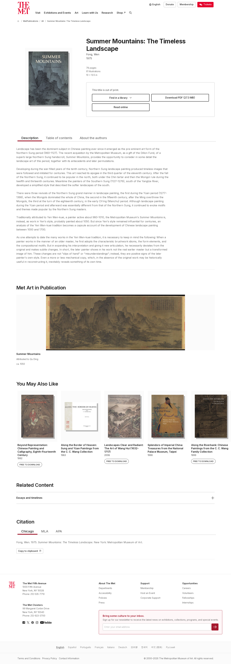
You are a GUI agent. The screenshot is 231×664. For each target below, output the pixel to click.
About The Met (107, 583)
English (60, 647)
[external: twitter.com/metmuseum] (28, 622)
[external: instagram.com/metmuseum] (37, 622)
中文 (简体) (156, 647)
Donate (170, 4)
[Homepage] (23, 8)
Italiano (111, 647)
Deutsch (122, 647)
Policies (103, 597)
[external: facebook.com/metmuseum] (24, 622)
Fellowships (188, 597)
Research (107, 12)
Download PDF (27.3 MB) (180, 97)
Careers (186, 588)
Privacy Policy (49, 658)
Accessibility (105, 593)
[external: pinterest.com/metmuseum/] (32, 622)
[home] (18, 21)
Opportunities (190, 583)
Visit (37, 12)
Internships (188, 602)
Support (145, 583)
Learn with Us (90, 12)
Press (102, 602)
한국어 (144, 647)
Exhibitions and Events (57, 12)
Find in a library (118, 97)
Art (76, 12)
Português (85, 647)
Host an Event (148, 593)
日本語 (134, 647)
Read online (121, 107)
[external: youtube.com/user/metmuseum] (46, 622)
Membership (187, 4)
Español (72, 647)
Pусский (170, 647)
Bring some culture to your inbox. (123, 615)
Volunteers (188, 593)
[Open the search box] (130, 13)
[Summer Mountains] (115, 322)
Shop (120, 12)
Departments (105, 588)
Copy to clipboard (28, 551)
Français (99, 647)
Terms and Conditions (28, 658)
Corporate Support (150, 597)
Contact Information (69, 658)
